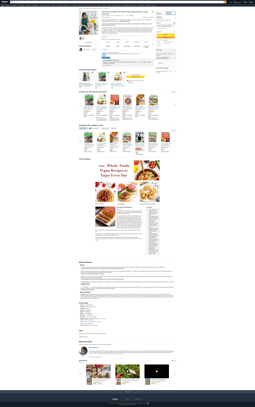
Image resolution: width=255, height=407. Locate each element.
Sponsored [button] (81, 362)
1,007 (91, 147)
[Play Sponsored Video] (127, 371)
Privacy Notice (117, 403)
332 (154, 147)
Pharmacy (148, 5)
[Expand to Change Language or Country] (131, 399)
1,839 (116, 147)
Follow (94, 49)
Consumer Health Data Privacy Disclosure (128, 403)
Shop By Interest (140, 5)
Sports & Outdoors (125, 5)
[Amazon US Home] (115, 399)
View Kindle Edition (107, 65)
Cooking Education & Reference (98, 8)
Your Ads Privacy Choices (142, 403)
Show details (131, 82)
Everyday (153, 5)
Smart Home (133, 5)
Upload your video (83, 336)
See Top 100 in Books (101, 318)
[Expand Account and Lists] (241, 2)
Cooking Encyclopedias (89, 319)
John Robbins (116, 15)
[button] (3, 5)
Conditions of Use (111, 403)
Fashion (74, 5)
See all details (105, 49)
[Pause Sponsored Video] (109, 374)
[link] (102, 76)
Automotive (104, 5)
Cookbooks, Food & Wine (86, 8)
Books (48, 5)
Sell (70, 5)
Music (83, 5)
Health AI (7, 5)
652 (142, 147)
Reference (107, 8)
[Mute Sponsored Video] (109, 377)
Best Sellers (28, 5)
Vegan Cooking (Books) (89, 323)
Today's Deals (43, 5)
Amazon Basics (21, 5)
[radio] (160, 13)
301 (103, 147)
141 (129, 147)
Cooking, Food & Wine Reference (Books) (92, 321)
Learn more (138, 62)
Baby (109, 5)
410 (167, 147)
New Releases (35, 5)
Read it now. (138, 53)
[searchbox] (118, 2)
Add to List (160, 63)
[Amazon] (5, 2)
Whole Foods (59, 5)
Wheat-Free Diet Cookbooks (140, 149)
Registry (79, 5)
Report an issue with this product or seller (112, 39)
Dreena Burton (106, 15)
